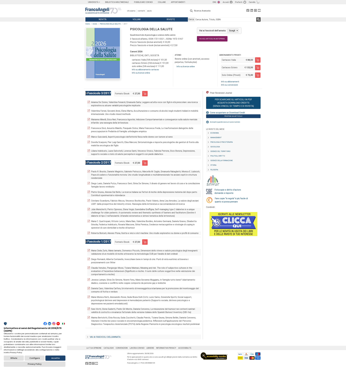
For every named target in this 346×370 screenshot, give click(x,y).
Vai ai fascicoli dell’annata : (105, 337)
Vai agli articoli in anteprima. (212, 39)
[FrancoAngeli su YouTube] (259, 11)
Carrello (252, 2)
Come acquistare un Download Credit (227, 112)
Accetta (55, 358)
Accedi (226, 2)
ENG (214, 2)
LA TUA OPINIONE (94, 348)
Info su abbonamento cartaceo (145, 70)
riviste (95, 24)
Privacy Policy (34, 364)
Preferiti (238, 2)
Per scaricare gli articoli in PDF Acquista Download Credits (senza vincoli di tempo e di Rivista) (233, 102)
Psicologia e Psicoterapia (221, 142)
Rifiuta (14, 358)
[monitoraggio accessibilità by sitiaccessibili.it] (214, 354)
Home (87, 24)
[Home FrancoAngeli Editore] (103, 11)
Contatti (141, 11)
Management (216, 138)
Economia (214, 133)
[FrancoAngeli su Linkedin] (251, 11)
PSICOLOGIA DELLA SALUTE (110, 24)
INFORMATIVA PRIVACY (166, 348)
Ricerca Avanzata (202, 10)
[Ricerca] (258, 19)
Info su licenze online (141, 73)
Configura (34, 358)
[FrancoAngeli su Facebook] (248, 11)
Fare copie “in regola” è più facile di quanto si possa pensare (231, 200)
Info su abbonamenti (230, 82)
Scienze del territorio (220, 151)
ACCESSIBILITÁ (184, 348)
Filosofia (214, 170)
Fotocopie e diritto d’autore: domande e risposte (227, 191)
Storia (213, 165)
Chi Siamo (131, 11)
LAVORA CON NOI (137, 348)
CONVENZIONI (122, 348)
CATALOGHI (109, 348)
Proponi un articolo (233, 116)
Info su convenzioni (229, 85)
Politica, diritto (217, 156)
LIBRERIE (150, 348)
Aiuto (149, 11)
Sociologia (215, 147)
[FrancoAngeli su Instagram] (255, 11)
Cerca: (191, 19)
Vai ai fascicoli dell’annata (212, 30)
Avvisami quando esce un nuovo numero (225, 122)
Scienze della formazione (221, 160)
